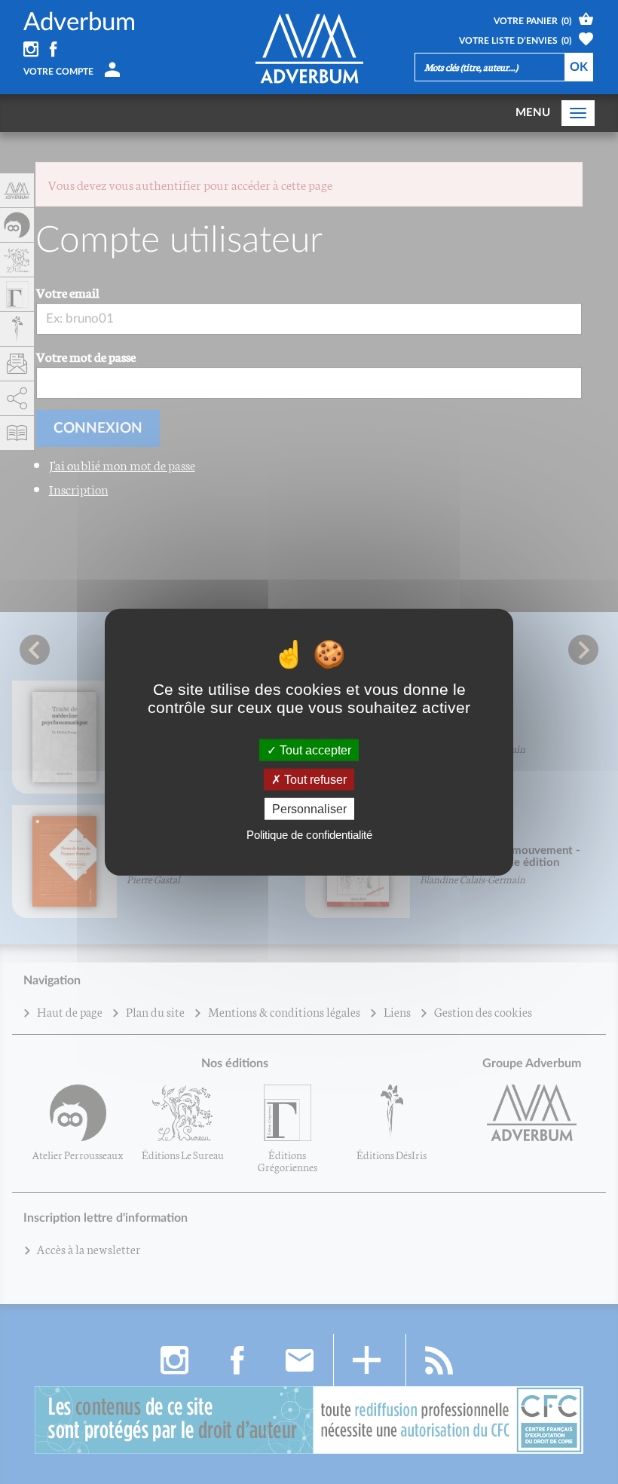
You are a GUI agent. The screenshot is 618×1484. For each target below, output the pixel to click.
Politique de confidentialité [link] (309, 834)
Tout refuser (314, 779)
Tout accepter (314, 749)
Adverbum (79, 22)
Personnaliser (309, 809)
